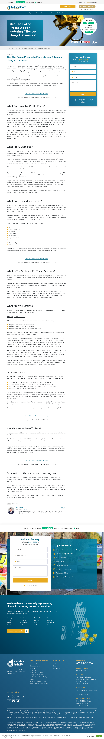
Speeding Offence (35, 664)
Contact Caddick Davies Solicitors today (36, 93)
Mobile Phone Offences (36, 672)
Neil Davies (19, 507)
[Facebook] (62, 508)
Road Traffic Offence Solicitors (39, 683)
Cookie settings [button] (91, 736)
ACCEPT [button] (99, 736)
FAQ (54, 664)
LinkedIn (26, 509)
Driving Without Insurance (37, 675)
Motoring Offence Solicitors (38, 681)
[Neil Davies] (11, 510)
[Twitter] (64, 508)
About (9, 503)
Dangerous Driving (35, 666)
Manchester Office (83, 699)
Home (8, 48)
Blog (54, 666)
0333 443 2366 (83, 60)
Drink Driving (33, 668)
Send (82, 94)
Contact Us (56, 668)
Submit (30, 580)
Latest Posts (15, 503)
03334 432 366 (33, 542)
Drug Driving (33, 670)
